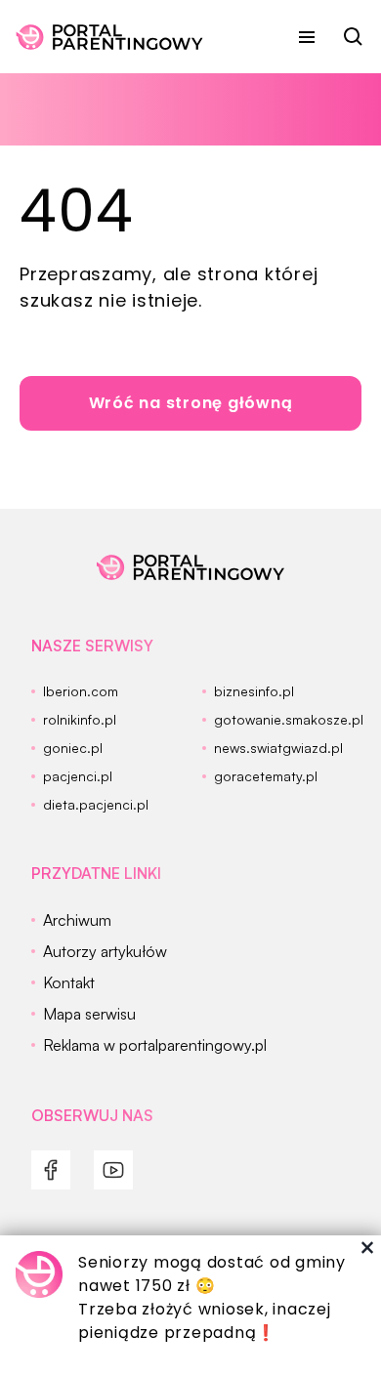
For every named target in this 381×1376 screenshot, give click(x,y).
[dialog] (190, 1305)
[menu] (306, 37)
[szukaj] (353, 37)
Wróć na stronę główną (191, 403)
